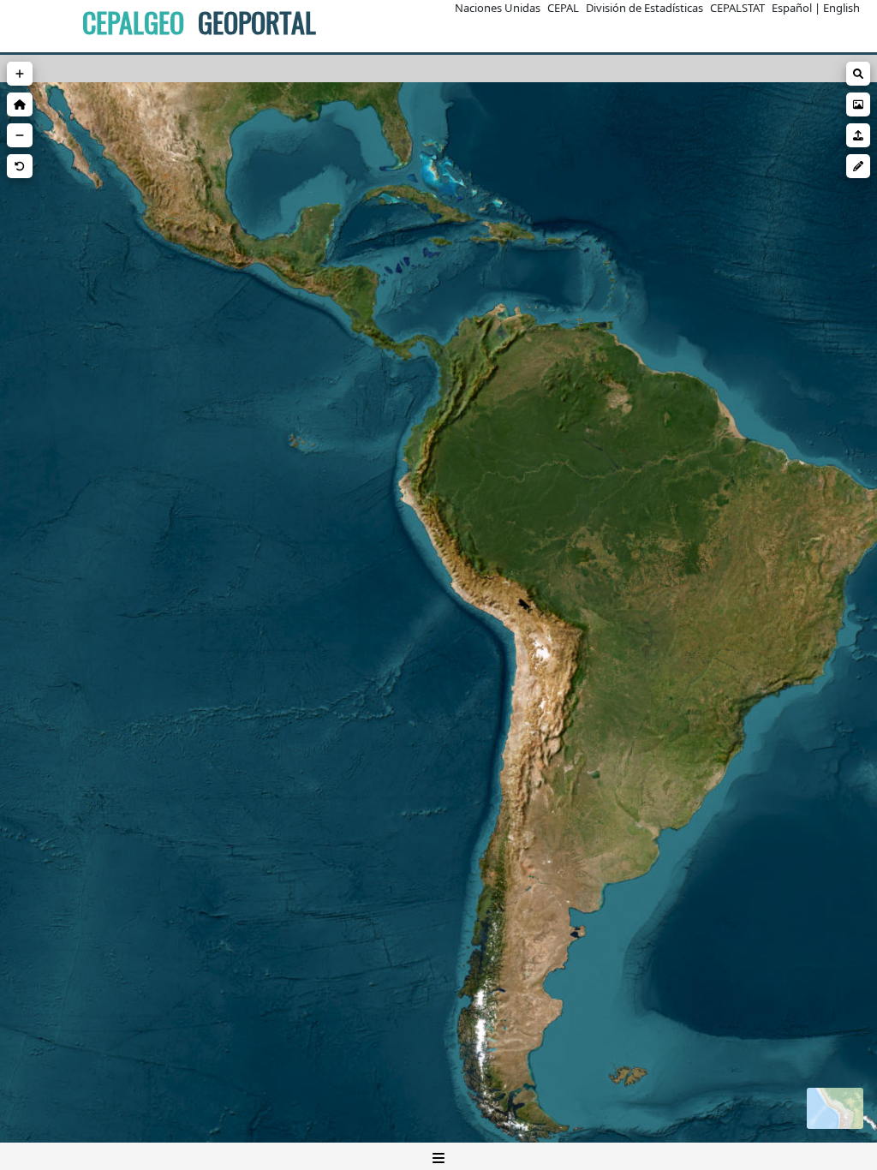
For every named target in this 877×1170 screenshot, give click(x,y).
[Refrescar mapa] (20, 166)
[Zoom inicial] (20, 104)
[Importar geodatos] (858, 135)
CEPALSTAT (737, 7)
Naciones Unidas (497, 7)
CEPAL (563, 7)
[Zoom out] (20, 135)
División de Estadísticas (644, 7)
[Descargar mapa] (858, 104)
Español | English (816, 7)
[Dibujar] (858, 166)
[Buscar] (858, 74)
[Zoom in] (20, 74)
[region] (438, 612)
